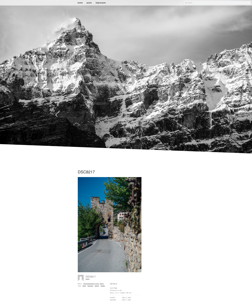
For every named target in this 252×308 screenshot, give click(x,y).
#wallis (103, 286)
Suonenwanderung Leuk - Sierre (93, 284)
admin (87, 279)
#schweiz (90, 286)
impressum (101, 3)
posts (89, 3)
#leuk (84, 286)
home (80, 3)
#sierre (97, 286)
